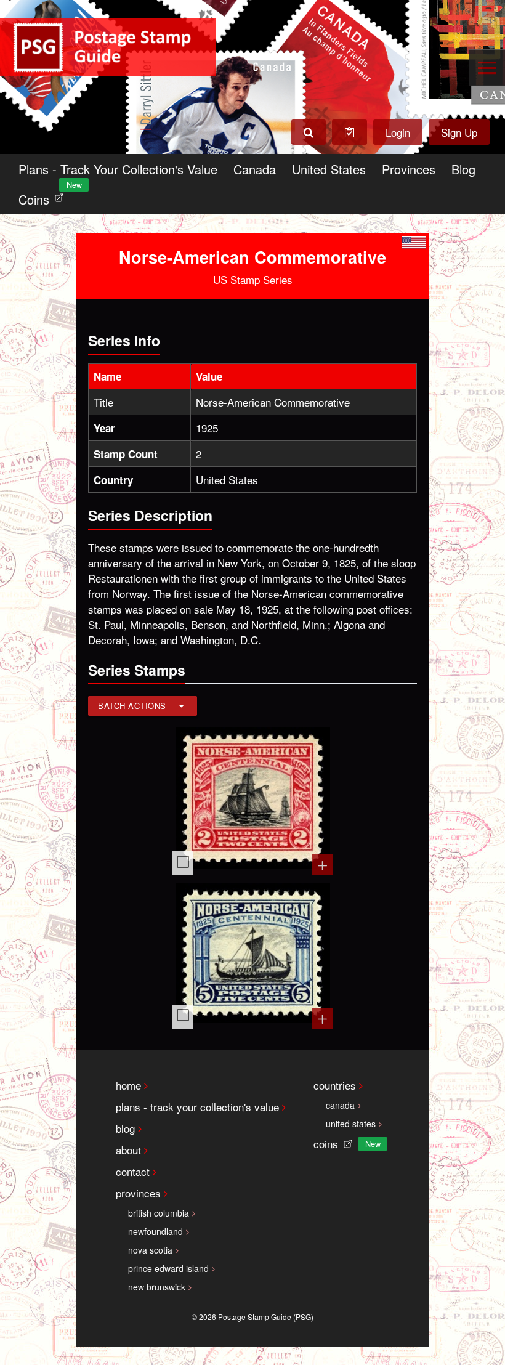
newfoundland (155, 1231)
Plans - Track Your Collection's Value (117, 169)
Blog (463, 169)
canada (340, 1105)
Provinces (408, 169)
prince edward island (168, 1268)
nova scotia (150, 1250)
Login (398, 132)
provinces (138, 1193)
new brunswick (156, 1287)
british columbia (158, 1213)
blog (125, 1128)
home (128, 1085)
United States (329, 169)
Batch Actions (132, 705)
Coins (43, 196)
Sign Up (459, 132)
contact (133, 1171)
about (128, 1149)
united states (351, 1123)
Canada (254, 169)
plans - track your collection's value (197, 1106)
